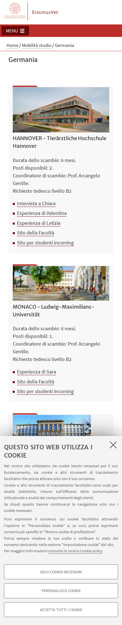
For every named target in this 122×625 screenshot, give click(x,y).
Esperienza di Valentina (42, 213)
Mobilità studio (36, 45)
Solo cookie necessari (61, 571)
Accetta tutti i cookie (61, 609)
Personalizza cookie (61, 590)
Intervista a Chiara (36, 203)
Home (12, 45)
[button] (15, 31)
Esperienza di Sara (36, 371)
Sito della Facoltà (35, 232)
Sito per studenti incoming (45, 242)
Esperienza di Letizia (38, 223)
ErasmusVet (45, 12)
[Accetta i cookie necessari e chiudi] (113, 444)
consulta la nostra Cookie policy (75, 550)
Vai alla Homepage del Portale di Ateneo (15, 11)
